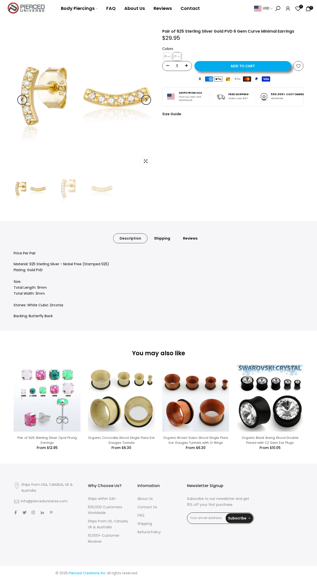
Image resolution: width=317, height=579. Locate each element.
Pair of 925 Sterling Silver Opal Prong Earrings (47, 440)
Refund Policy (149, 532)
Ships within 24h (102, 499)
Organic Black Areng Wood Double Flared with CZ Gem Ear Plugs (270, 440)
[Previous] (22, 100)
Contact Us (147, 507)
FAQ (111, 8)
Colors (167, 49)
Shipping (162, 238)
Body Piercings (78, 8)
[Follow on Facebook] (16, 512)
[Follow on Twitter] (24, 512)
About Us (134, 8)
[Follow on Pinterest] (51, 512)
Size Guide (171, 113)
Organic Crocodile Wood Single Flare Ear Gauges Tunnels (121, 440)
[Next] (146, 100)
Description (130, 238)
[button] (167, 56)
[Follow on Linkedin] (42, 512)
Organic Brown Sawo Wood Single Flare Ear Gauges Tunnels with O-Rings (195, 440)
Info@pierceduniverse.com (44, 501)
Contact (190, 8)
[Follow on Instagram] (33, 512)
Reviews (163, 8)
